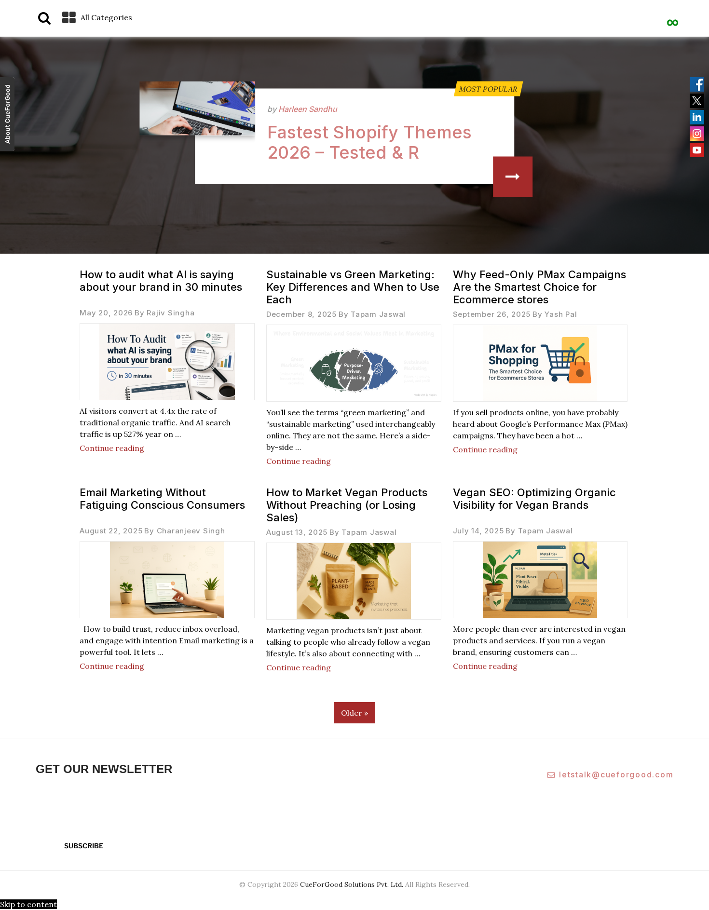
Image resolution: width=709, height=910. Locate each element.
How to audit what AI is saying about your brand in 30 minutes (161, 280)
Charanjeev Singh (191, 530)
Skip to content (28, 904)
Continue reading (112, 448)
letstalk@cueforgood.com (616, 774)
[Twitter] (697, 101)
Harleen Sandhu (307, 109)
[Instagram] (697, 133)
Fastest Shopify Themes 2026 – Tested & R (369, 142)
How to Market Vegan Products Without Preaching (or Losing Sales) (346, 505)
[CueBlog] (673, 17)
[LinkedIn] (697, 117)
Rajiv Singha (170, 312)
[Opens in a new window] (7, 115)
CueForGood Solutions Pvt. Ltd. (351, 884)
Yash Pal (561, 314)
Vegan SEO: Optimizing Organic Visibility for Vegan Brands (534, 498)
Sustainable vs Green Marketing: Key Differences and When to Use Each (352, 287)
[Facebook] (697, 84)
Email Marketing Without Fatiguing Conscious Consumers (162, 498)
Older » (354, 713)
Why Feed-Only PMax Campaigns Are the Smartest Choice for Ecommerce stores (539, 287)
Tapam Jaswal (378, 314)
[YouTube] (697, 150)
